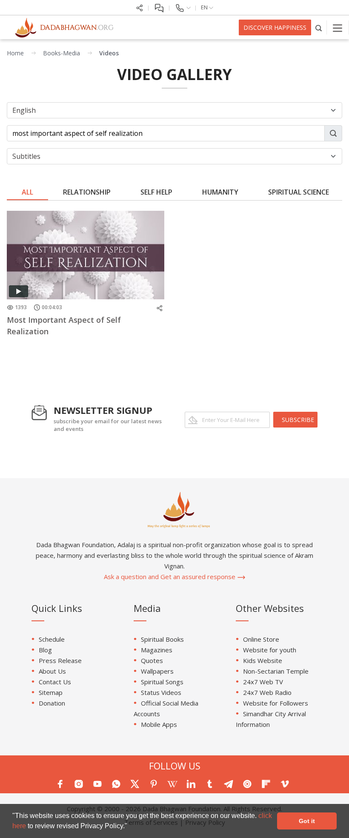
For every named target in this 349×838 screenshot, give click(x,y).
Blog (45, 650)
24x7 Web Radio (267, 692)
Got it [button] (307, 821)
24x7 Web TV (263, 681)
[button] (130, 827)
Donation (52, 703)
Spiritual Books (162, 639)
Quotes (152, 660)
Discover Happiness (274, 27)
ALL (27, 192)
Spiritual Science (298, 192)
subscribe (298, 420)
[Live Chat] (159, 7)
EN (205, 7)
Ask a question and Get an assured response (170, 576)
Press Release (60, 660)
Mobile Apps (159, 724)
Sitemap (51, 692)
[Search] (319, 27)
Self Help (156, 192)
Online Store (261, 639)
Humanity (220, 192)
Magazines (156, 650)
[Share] (139, 7)
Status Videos (161, 692)
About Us (52, 671)
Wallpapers (157, 671)
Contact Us (55, 681)
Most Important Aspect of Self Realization (64, 325)
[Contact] (182, 7)
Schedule (52, 639)
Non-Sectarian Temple (276, 671)
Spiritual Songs (162, 681)
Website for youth (269, 650)
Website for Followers (275, 703)
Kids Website (262, 660)
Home (15, 53)
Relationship (87, 192)
